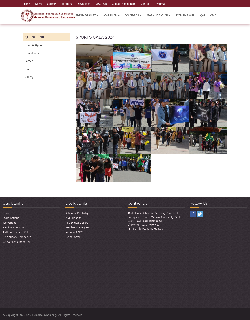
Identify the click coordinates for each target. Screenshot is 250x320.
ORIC (213, 15)
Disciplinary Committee (17, 237)
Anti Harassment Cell (16, 232)
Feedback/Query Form (78, 227)
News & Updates (35, 45)
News (38, 4)
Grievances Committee (16, 241)
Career (29, 61)
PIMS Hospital (73, 218)
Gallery (29, 77)
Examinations (185, 15)
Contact (145, 4)
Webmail (160, 4)
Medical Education (14, 227)
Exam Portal (72, 237)
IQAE (202, 15)
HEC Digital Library (76, 222)
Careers (52, 4)
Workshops (9, 222)
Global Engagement (124, 4)
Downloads (83, 4)
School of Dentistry (76, 213)
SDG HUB (101, 4)
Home (26, 4)
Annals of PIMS (74, 232)
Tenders (67, 4)
